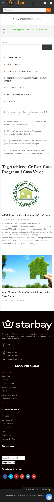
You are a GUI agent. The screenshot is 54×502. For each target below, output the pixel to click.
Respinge (27, 489)
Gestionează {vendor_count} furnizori (15, 474)
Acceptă (27, 482)
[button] (50, 396)
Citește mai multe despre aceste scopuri (39, 474)
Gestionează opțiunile (27, 496)
